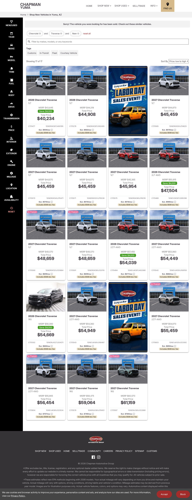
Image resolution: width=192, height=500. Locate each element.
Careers (108, 451)
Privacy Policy (124, 451)
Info (152, 6)
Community (94, 451)
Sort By (164, 61)
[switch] (31, 53)
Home (89, 6)
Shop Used (121, 6)
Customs (152, 451)
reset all (87, 33)
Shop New (103, 6)
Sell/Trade (139, 6)
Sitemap (139, 451)
